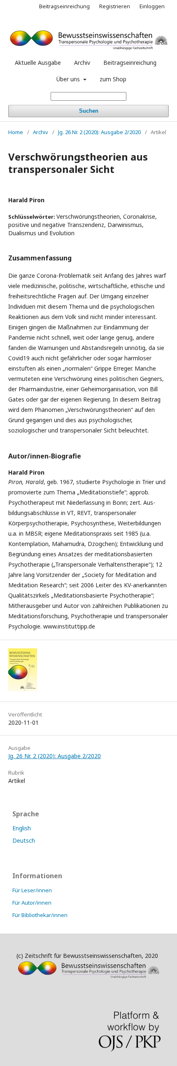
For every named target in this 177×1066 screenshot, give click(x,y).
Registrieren (114, 6)
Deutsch (23, 840)
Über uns (69, 79)
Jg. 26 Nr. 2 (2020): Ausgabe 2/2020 (99, 132)
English (21, 828)
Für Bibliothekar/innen (40, 915)
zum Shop (113, 79)
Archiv (82, 62)
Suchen (88, 111)
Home (15, 132)
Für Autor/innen (31, 902)
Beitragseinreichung (129, 62)
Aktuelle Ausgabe (38, 62)
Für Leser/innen (32, 890)
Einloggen (152, 6)
